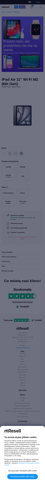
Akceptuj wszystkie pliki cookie (23, 476)
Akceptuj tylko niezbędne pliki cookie (22, 471)
